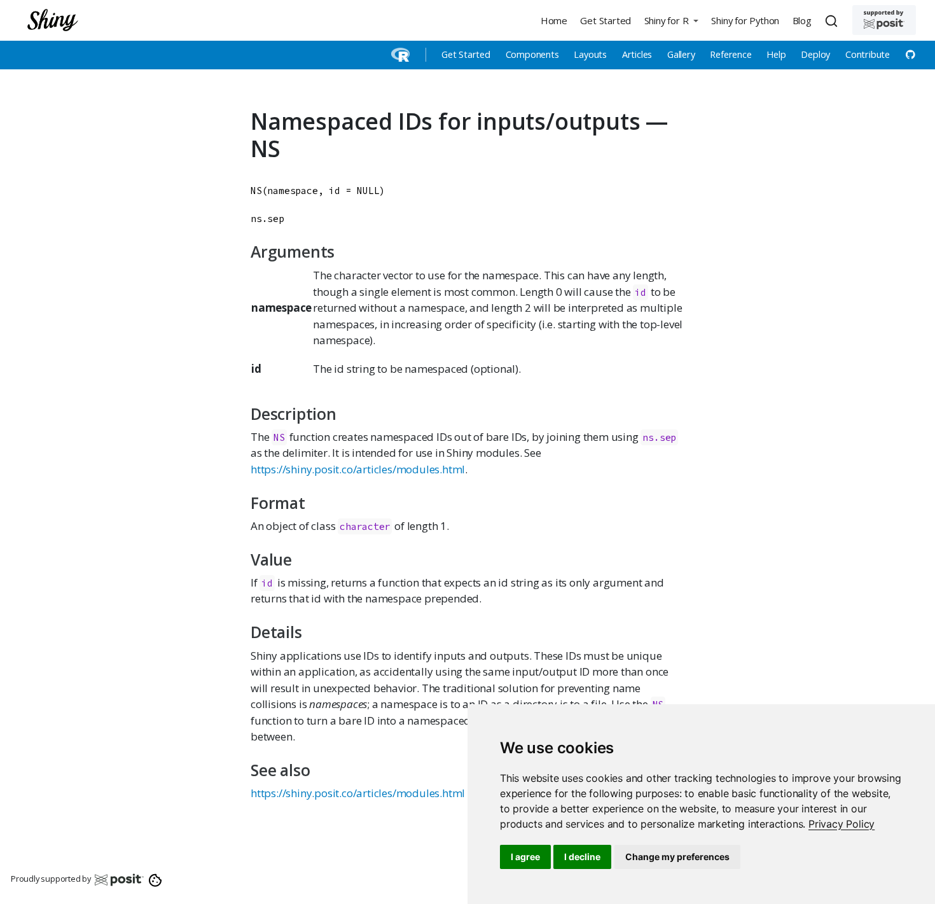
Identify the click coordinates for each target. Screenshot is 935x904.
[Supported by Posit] (884, 20)
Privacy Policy (841, 823)
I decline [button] (582, 856)
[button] (671, 20)
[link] (841, 823)
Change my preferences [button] (677, 856)
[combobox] (833, 20)
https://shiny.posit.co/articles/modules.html (358, 469)
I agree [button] (525, 856)
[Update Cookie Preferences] (155, 879)
